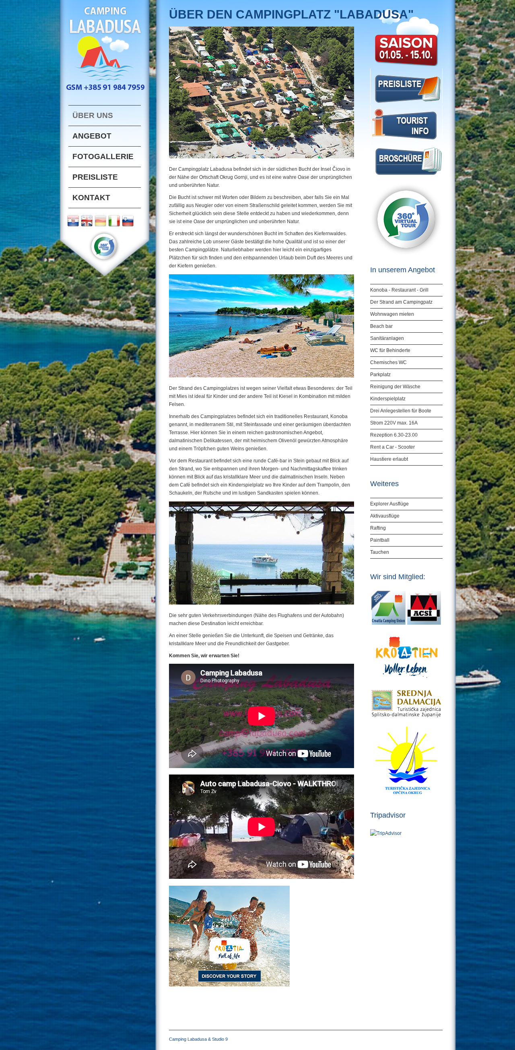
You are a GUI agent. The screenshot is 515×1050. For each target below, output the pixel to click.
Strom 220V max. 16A (394, 423)
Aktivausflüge (385, 516)
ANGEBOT (91, 136)
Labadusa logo (104, 45)
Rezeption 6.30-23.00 (394, 435)
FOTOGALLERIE (103, 156)
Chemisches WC (388, 362)
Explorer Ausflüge (389, 504)
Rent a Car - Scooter (392, 447)
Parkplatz (380, 374)
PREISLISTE (95, 177)
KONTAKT (91, 197)
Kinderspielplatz (388, 399)
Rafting (378, 528)
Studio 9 (220, 1039)
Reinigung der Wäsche (395, 386)
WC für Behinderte (390, 350)
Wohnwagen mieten (392, 314)
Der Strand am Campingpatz (401, 302)
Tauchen (379, 552)
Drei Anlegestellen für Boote (400, 411)
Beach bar (381, 326)
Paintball (379, 540)
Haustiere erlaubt (389, 459)
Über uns (92, 115)
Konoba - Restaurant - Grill (399, 290)
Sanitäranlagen (387, 338)
